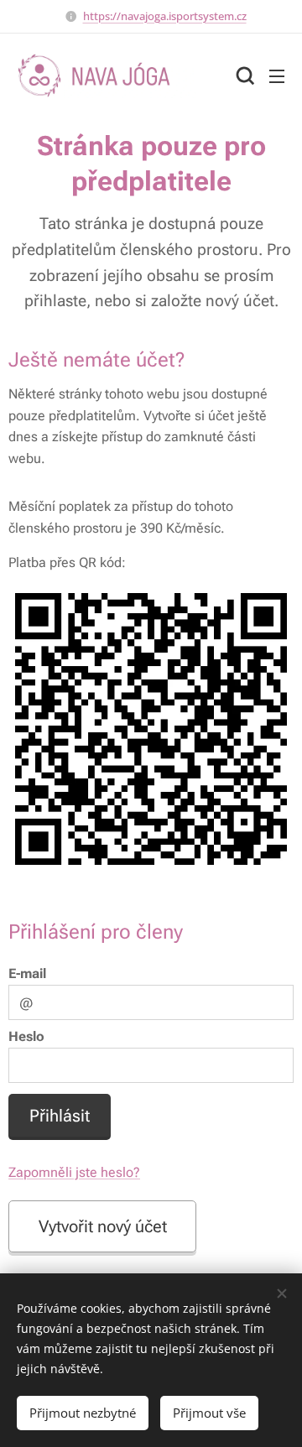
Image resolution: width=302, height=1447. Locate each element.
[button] (243, 75)
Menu (277, 75)
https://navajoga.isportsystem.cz (165, 15)
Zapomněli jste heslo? (74, 1172)
